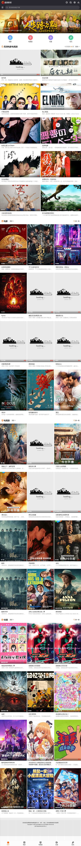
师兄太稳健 (32, 515)
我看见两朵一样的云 (62, 267)
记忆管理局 (32, 714)
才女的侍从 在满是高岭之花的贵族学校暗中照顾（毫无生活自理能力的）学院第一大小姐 (40, 764)
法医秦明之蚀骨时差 (62, 515)
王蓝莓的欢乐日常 (62, 762)
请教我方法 (59, 315)
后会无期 (45, 78)
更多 (77, 46)
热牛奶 (3, 78)
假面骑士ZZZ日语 (61, 666)
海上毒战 (45, 112)
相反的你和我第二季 (8, 666)
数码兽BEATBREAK (8, 762)
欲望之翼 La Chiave (7, 145)
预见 (57, 412)
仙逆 (2, 714)
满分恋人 (4, 515)
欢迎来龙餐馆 (5, 267)
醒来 (2, 563)
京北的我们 (5, 179)
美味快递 (32, 364)
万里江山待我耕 (61, 466)
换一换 (77, 221)
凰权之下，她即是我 (8, 466)
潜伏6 (3, 412)
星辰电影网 (6, 2)
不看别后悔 (5, 112)
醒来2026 (4, 612)
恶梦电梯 (45, 145)
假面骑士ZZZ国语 (34, 666)
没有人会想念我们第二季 (37, 612)
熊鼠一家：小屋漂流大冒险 (37, 811)
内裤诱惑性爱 (5, 364)
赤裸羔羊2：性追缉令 (49, 179)
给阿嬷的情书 (33, 412)
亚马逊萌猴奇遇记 (48, 213)
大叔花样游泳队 (6, 213)
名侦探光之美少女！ (62, 714)
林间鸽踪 (59, 612)
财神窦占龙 (5, 811)
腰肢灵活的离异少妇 (35, 315)
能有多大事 (32, 466)
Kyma (3, 315)
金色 (57, 563)
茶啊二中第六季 (61, 811)
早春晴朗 (32, 563)
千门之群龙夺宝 (34, 267)
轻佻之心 (59, 364)
